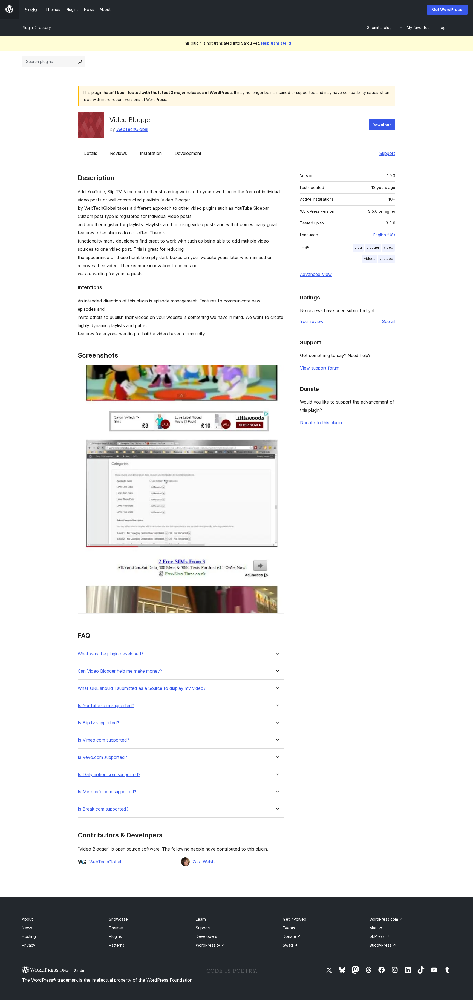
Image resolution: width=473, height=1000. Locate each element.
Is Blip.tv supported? (98, 722)
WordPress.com (386, 919)
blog (358, 247)
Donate (292, 936)
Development (188, 153)
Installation (151, 153)
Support (387, 153)
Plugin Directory (36, 27)
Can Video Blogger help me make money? (120, 671)
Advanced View (316, 274)
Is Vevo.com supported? (102, 757)
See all (388, 321)
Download (382, 124)
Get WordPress (447, 9)
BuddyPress (383, 945)
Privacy (28, 945)
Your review (312, 321)
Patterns (116, 945)
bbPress (379, 936)
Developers (206, 936)
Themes (116, 928)
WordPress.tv (210, 945)
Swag (290, 945)
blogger (372, 247)
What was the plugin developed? (110, 653)
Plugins (115, 936)
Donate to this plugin (321, 422)
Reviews (118, 153)
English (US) (384, 234)
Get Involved (294, 919)
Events (289, 928)
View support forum (319, 368)
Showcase (118, 919)
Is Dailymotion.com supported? (109, 774)
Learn (201, 919)
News (27, 928)
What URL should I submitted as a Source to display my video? (142, 688)
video (388, 247)
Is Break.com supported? (103, 809)
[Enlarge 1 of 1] (276, 372)
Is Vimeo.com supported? (103, 740)
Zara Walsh (203, 861)
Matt (376, 928)
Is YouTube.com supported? (106, 705)
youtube (386, 259)
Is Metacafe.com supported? (107, 791)
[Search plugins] (79, 61)
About (27, 919)
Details (90, 153)
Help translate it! (276, 43)
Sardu (79, 970)
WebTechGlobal (132, 129)
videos (369, 259)
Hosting (29, 936)
